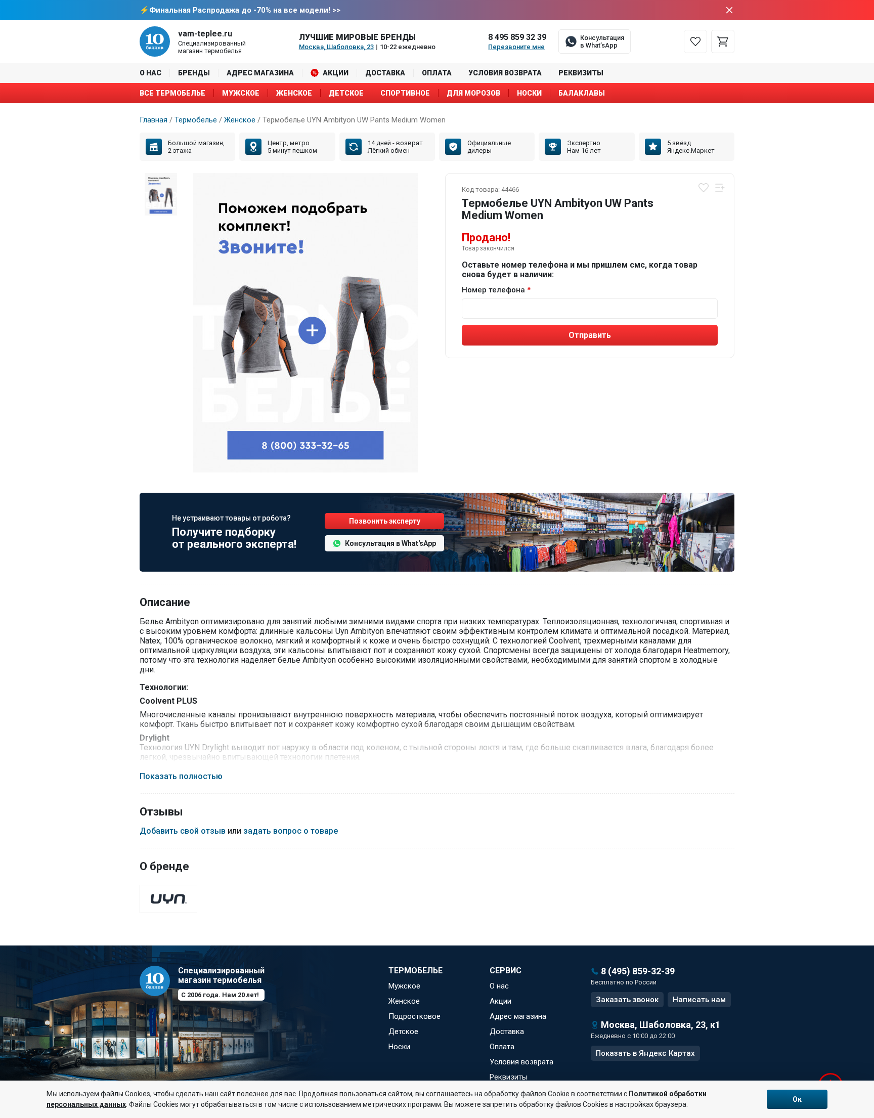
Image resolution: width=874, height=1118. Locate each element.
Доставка (385, 73)
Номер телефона (493, 289)
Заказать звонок (627, 999)
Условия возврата (505, 73)
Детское (346, 93)
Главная (153, 119)
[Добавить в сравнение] (720, 188)
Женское (294, 93)
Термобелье (195, 119)
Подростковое (414, 1016)
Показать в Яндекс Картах (645, 1053)
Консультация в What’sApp (602, 41)
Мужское (240, 93)
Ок (797, 1099)
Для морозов (473, 93)
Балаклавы (581, 93)
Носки (529, 93)
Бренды (194, 73)
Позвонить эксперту (384, 521)
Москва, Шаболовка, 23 (336, 47)
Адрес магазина (260, 73)
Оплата (437, 73)
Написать (699, 999)
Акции (335, 73)
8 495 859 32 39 (517, 37)
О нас (150, 73)
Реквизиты (580, 73)
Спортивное (405, 93)
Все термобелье (172, 93)
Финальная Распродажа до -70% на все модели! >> (244, 10)
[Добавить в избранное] (703, 188)
